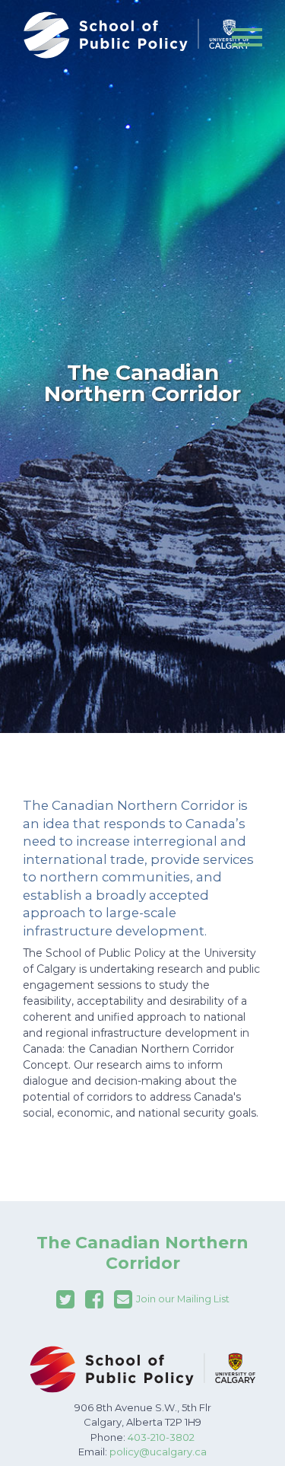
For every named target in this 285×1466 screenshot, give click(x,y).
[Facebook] (94, 1299)
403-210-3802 (161, 1437)
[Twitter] (65, 1299)
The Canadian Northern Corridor (142, 1252)
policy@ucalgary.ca (158, 1451)
